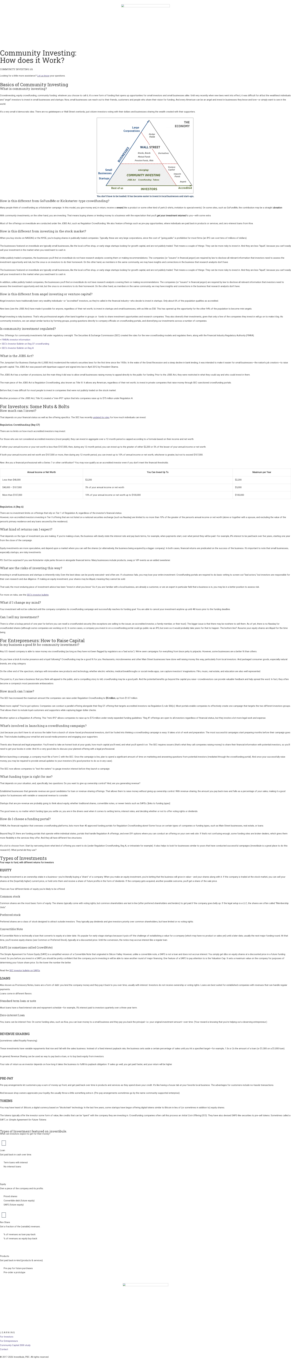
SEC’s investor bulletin (38, 594)
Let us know (43, 75)
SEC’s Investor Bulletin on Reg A (18, 348)
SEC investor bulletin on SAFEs (24, 970)
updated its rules (101, 417)
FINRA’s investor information (16, 339)
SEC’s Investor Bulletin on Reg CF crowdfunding (25, 343)
